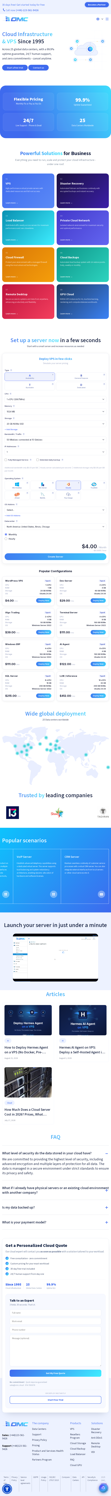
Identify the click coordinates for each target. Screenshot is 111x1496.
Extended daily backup (51, 460)
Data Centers (39, 1429)
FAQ (72, 1459)
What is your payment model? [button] (24, 1222)
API (83, 1477)
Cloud (9, 1103)
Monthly (13, 534)
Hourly (12, 539)
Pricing (36, 1445)
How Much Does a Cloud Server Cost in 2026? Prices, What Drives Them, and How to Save (27, 1114)
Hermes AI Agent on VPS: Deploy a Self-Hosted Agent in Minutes (81, 1052)
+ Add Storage (11, 429)
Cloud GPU (76, 1465)
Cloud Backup (77, 1448)
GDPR (35, 1477)
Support (36, 1434)
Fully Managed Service (19, 460)
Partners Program (42, 1459)
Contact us (38, 67)
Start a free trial (15, 67)
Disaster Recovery (96, 1430)
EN (100, 19)
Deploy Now (43, 600)
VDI (93, 1452)
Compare (66, 1477)
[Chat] (103, 1488)
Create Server (55, 556)
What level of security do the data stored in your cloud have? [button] (46, 1153)
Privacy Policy (39, 1439)
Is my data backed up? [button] (18, 1207)
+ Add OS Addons (12, 515)
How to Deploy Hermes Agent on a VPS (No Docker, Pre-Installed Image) (26, 1052)
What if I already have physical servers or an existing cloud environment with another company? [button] (55, 1190)
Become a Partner (97, 4)
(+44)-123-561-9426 (27, 10)
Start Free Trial (55, 1399)
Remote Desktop (95, 1444)
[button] (7, 1489)
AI (8, 1040)
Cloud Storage (78, 1443)
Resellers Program (75, 1436)
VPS (72, 1429)
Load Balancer (78, 1454)
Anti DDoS (96, 1437)
